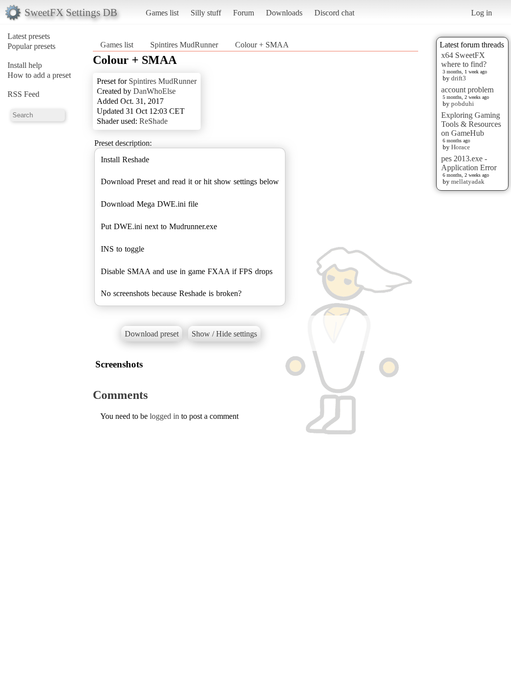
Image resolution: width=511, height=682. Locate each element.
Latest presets (28, 36)
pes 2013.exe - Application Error (469, 163)
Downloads (284, 12)
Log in (481, 12)
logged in (164, 416)
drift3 (458, 78)
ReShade (153, 121)
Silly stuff (206, 12)
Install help (24, 65)
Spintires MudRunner (184, 44)
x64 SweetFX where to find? (464, 59)
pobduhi (462, 103)
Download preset (152, 334)
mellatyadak (468, 181)
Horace (460, 147)
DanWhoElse (154, 91)
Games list (162, 12)
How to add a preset (39, 75)
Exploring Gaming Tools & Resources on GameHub (471, 124)
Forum (243, 12)
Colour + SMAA (262, 44)
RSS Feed (23, 94)
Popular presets (31, 46)
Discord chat (334, 12)
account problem (467, 89)
